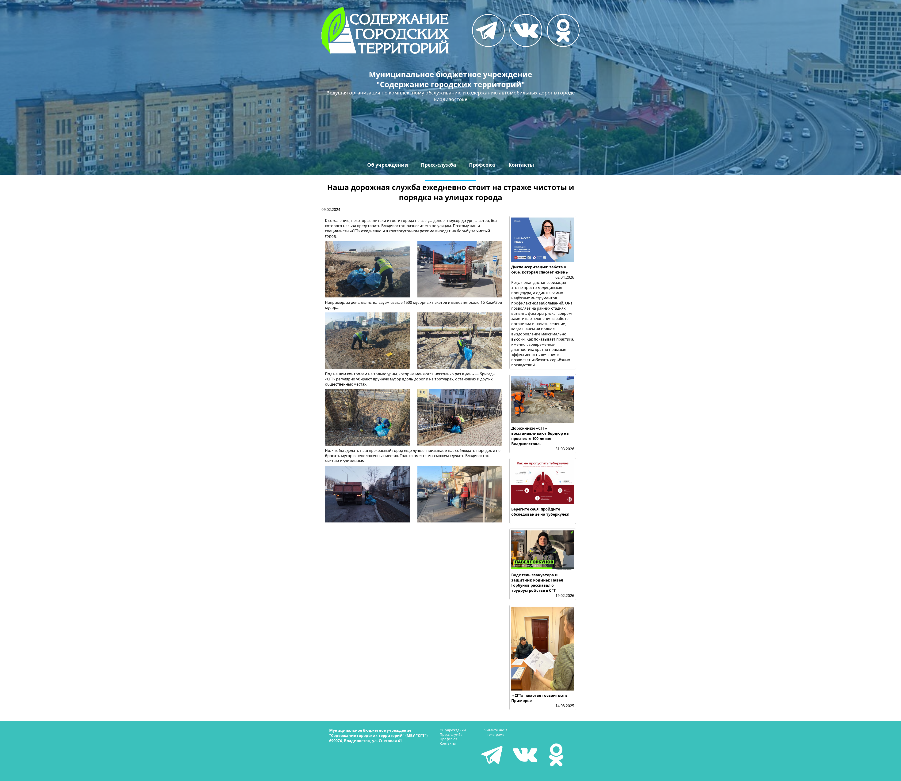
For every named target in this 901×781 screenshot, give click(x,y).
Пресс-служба (438, 164)
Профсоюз (482, 164)
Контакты (521, 164)
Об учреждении (387, 164)
